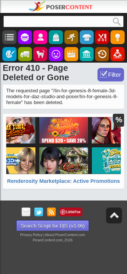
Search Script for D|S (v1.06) (53, 226)
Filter (114, 74)
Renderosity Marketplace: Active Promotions (63, 181)
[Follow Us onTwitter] (39, 212)
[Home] (60, 6)
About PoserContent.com (65, 235)
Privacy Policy (31, 235)
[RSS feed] (51, 212)
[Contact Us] (26, 212)
